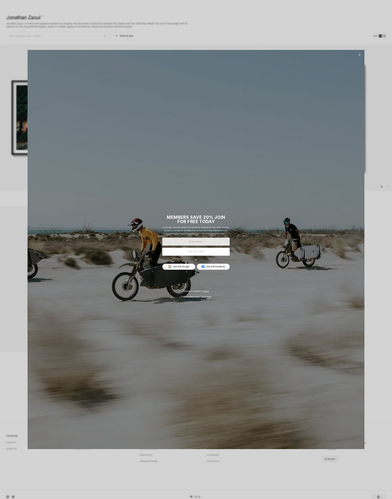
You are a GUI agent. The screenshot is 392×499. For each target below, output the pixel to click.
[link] (213, 267)
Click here (206, 296)
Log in (206, 291)
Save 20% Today (196, 251)
